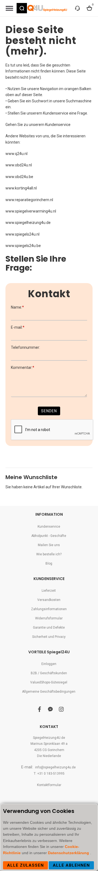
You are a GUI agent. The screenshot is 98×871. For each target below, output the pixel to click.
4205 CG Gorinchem (49, 750)
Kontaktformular (49, 785)
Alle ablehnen (71, 865)
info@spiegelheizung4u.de (55, 767)
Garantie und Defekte (49, 627)
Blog (48, 563)
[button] (22, 8)
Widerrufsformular (49, 618)
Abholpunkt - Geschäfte (48, 536)
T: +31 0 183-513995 (49, 773)
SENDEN (49, 411)
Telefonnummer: (25, 347)
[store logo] (47, 8)
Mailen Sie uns (49, 545)
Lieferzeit (49, 591)
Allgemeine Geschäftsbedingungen (48, 691)
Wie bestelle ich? (49, 554)
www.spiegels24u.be (23, 245)
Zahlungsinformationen (49, 609)
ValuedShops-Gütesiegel (48, 682)
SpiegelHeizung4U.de (49, 738)
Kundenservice (58, 124)
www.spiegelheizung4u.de (28, 222)
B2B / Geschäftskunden (49, 673)
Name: (17, 307)
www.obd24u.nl (18, 165)
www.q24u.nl (16, 153)
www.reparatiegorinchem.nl (29, 200)
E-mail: (17, 327)
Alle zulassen (25, 865)
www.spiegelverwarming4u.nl (30, 211)
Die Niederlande (49, 756)
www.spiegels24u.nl (22, 234)
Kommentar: (22, 367)
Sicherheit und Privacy (49, 637)
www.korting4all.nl (21, 188)
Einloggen (48, 664)
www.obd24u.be (19, 177)
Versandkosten (48, 600)
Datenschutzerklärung (69, 853)
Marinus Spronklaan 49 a (49, 744)
